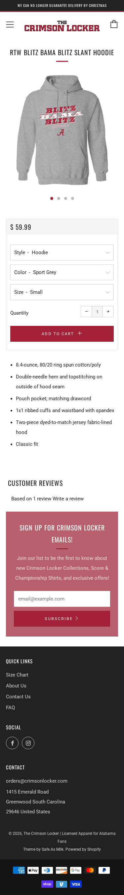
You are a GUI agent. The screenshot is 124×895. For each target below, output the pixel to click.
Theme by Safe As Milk (43, 849)
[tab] (51, 198)
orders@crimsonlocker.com (36, 781)
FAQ (10, 708)
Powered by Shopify (83, 849)
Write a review (68, 499)
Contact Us (18, 697)
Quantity (19, 313)
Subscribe (59, 618)
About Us (16, 686)
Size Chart (17, 675)
